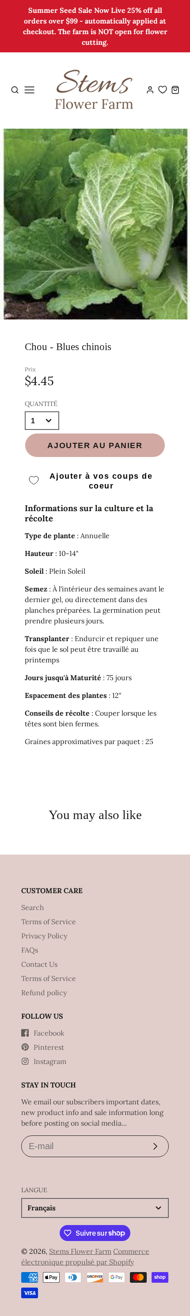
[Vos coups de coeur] (163, 90)
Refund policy (44, 992)
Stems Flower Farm (80, 1251)
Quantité (41, 404)
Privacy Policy (44, 935)
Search (32, 907)
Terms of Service (48, 921)
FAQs (29, 950)
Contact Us (39, 964)
